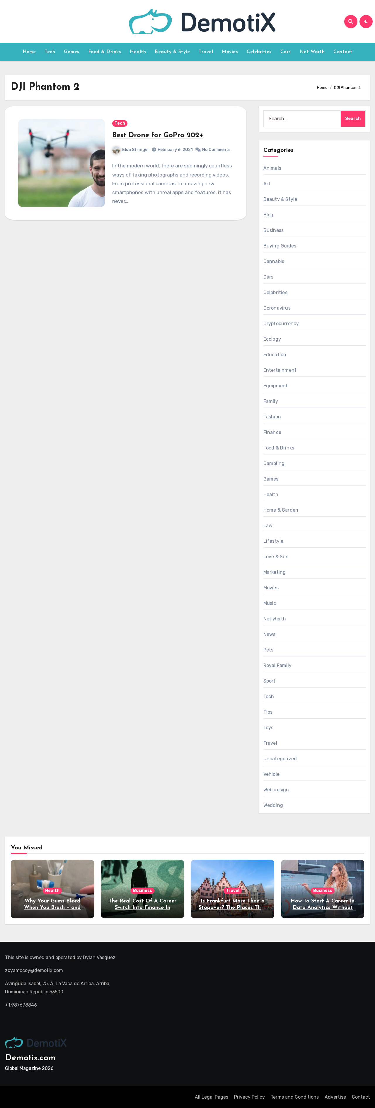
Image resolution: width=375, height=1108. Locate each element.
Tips (268, 712)
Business (273, 230)
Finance (272, 432)
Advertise (335, 1097)
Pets (268, 650)
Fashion (272, 417)
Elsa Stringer (135, 149)
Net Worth (312, 52)
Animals (272, 168)
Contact (342, 52)
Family (270, 401)
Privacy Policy (249, 1097)
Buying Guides (279, 246)
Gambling (274, 463)
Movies (230, 52)
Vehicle (271, 774)
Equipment (275, 385)
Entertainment (280, 370)
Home (29, 52)
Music (269, 603)
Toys (268, 727)
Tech (50, 52)
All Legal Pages (211, 1097)
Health (138, 52)
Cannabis (273, 261)
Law (268, 525)
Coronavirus (277, 308)
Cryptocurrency (281, 323)
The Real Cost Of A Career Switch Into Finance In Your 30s (142, 908)
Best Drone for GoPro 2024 (157, 135)
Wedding (273, 805)
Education (275, 354)
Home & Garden (281, 510)
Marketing (274, 572)
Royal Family (277, 665)
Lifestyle (273, 541)
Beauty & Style (172, 52)
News (269, 634)
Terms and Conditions (295, 1097)
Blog (268, 215)
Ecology (272, 339)
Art (267, 183)
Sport (269, 681)
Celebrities (259, 52)
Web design (276, 790)
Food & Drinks (104, 52)
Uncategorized (280, 758)
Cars (285, 52)
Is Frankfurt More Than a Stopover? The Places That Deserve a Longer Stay (232, 908)
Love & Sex (275, 556)
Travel (206, 52)
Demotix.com (30, 1058)
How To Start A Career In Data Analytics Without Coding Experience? (322, 908)
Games (71, 52)
